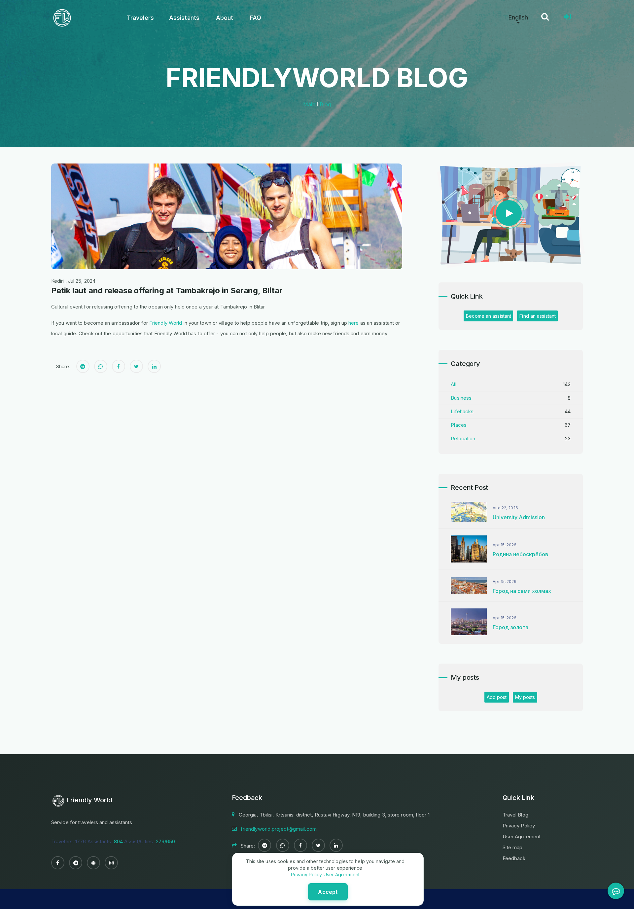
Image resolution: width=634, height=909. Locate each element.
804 (118, 841)
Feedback (514, 858)
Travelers (140, 17)
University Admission (519, 517)
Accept (327, 892)
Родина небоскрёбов (520, 554)
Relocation (463, 438)
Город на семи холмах (522, 591)
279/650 (165, 841)
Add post (497, 697)
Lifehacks (462, 411)
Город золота (510, 627)
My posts (525, 697)
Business (461, 398)
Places (459, 425)
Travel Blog (515, 815)
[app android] (93, 862)
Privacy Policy (519, 825)
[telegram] (75, 862)
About (224, 17)
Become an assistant (488, 316)
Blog (325, 104)
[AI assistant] (616, 891)
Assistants (184, 17)
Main (309, 104)
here (353, 323)
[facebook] (57, 862)
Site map (513, 847)
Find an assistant (537, 316)
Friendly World (165, 323)
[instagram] (111, 862)
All (453, 384)
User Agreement (522, 836)
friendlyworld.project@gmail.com (279, 829)
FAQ (255, 17)
